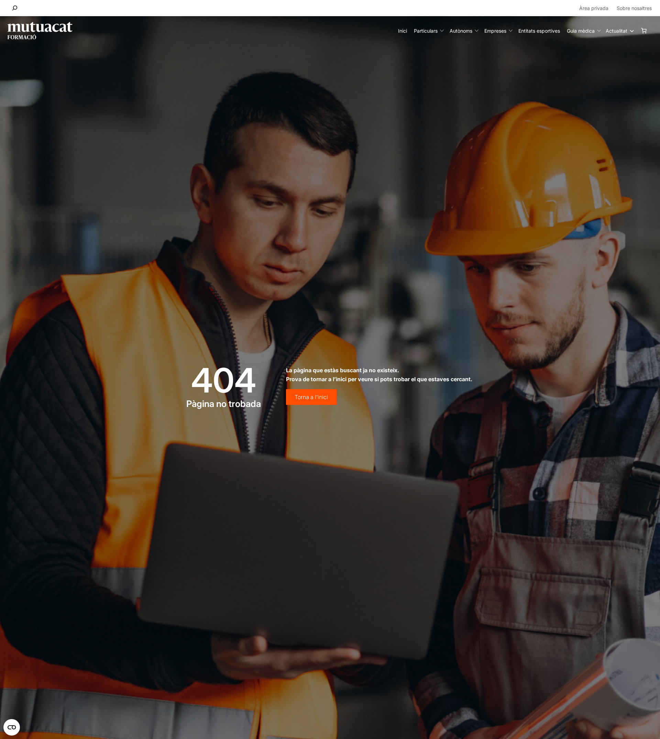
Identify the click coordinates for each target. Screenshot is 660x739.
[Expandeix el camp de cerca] (15, 8)
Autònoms (461, 31)
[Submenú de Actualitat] (630, 30)
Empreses (495, 31)
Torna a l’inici (311, 397)
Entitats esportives (539, 31)
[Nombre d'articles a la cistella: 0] (644, 30)
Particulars (426, 31)
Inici (402, 31)
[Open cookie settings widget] (11, 727)
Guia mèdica (581, 31)
